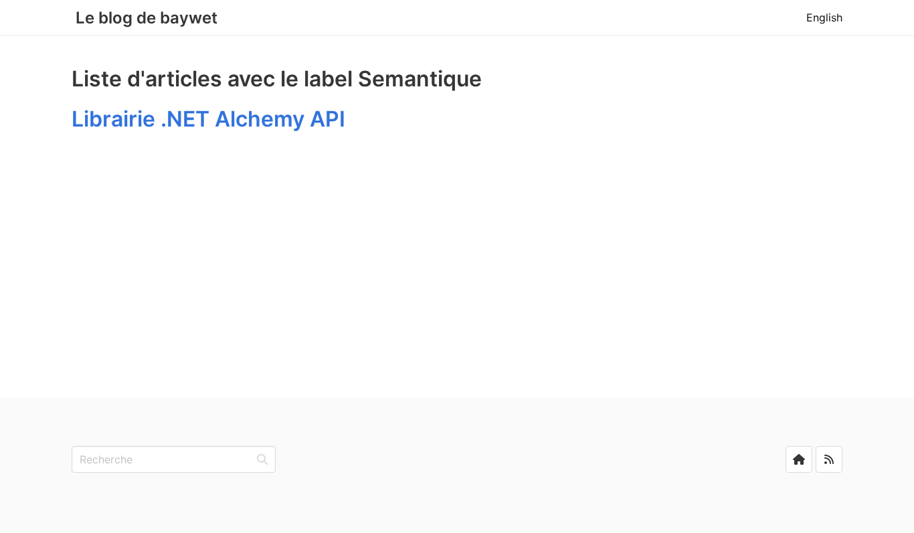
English (824, 17)
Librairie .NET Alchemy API (208, 119)
